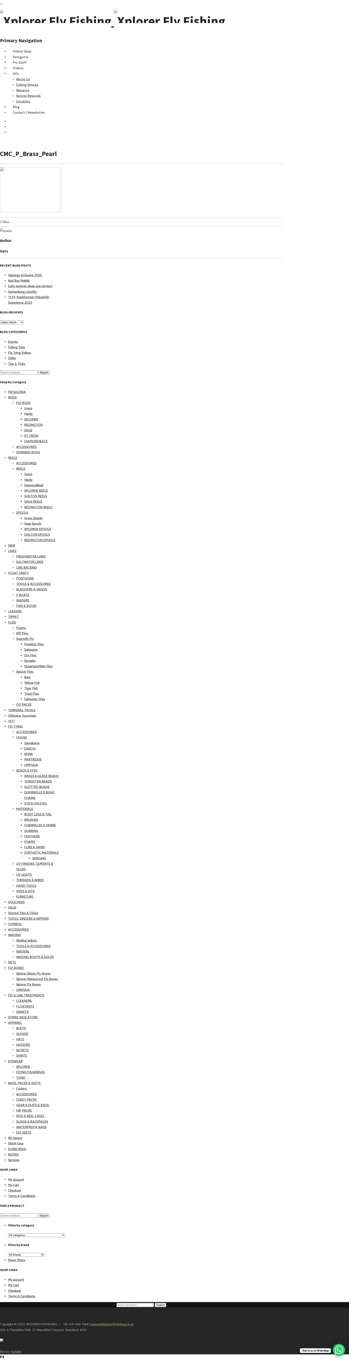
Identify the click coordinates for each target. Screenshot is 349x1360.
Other (12, 358)
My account (16, 1179)
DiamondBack (33, 485)
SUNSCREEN (17, 1149)
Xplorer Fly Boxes (28, 984)
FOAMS (29, 842)
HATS (20, 1039)
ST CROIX (31, 436)
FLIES (12, 622)
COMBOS (14, 924)
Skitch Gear (16, 1143)
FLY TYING (15, 726)
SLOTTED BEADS (36, 787)
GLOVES (22, 1034)
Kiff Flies (22, 633)
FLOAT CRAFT (18, 573)
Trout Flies (31, 694)
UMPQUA (31, 765)
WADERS (22, 600)
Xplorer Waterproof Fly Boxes (37, 979)
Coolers (21, 1088)
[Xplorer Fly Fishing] (112, 21)
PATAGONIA (17, 392)
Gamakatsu (32, 743)
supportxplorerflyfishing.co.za (111, 1324)
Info (16, 73)
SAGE (28, 430)
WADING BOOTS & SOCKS (35, 957)
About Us (23, 79)
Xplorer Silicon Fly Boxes (33, 973)
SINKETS (22, 1012)
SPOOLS (22, 513)
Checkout (14, 1190)
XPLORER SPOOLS (37, 529)
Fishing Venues (27, 85)
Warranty (23, 90)
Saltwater (31, 650)
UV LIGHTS (24, 875)
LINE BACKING (26, 567)
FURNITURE (24, 897)
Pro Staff (20, 62)
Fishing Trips (16, 347)
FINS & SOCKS (26, 606)
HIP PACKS (24, 1110)
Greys (28, 408)
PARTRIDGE (33, 759)
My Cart (13, 1185)
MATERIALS (24, 809)
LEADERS (15, 611)
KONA (28, 754)
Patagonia (20, 57)
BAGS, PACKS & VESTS (24, 1083)
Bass (27, 677)
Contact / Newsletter (29, 112)
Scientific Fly (25, 639)
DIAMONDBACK (35, 441)
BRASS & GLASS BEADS (41, 776)
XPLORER (31, 419)
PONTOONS (25, 578)
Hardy (28, 414)
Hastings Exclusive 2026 (25, 275)
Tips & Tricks (16, 364)
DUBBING (31, 831)
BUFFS (21, 1028)
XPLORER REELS (36, 491)
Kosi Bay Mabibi (18, 280)
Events (13, 342)
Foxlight (16, 1352)
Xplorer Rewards (28, 96)
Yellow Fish (32, 683)
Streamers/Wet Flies (38, 666)
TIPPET (13, 617)
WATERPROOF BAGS (31, 1127)
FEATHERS (32, 836)
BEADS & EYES (26, 770)
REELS (12, 458)
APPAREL (15, 1023)
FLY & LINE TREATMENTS (26, 995)
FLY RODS (23, 403)
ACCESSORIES (26, 447)
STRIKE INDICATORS (23, 1017)
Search (44, 372)
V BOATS (22, 595)
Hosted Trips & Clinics (23, 913)
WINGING (39, 858)
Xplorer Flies (25, 672)
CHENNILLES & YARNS (40, 825)
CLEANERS (24, 1001)
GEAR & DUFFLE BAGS (32, 1105)
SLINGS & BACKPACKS (32, 1122)
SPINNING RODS (28, 452)
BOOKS (13, 1154)
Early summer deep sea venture (30, 286)
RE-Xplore (15, 1138)
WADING (14, 935)
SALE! (12, 907)
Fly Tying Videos (19, 353)
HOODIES (23, 1045)
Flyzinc (21, 628)
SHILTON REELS (35, 496)
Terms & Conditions (21, 1196)
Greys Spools (33, 518)
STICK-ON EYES (35, 803)
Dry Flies (30, 655)
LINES (12, 551)
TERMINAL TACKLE (22, 710)
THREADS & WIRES (30, 880)
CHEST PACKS (26, 1100)
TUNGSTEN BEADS (38, 781)
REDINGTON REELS (38, 507)
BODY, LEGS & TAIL (38, 814)
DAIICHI (30, 748)
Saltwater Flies (34, 699)
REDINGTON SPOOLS (39, 540)
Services (14, 1160)
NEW (11, 545)
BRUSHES (31, 820)
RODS (12, 397)
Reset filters (16, 1260)
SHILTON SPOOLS (37, 535)
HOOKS (21, 737)
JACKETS (22, 1050)
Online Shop (22, 51)
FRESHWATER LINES (31, 556)
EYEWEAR (15, 1061)
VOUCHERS (16, 902)
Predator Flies (34, 644)
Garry (4, 251)
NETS (12, 962)
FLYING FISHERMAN (30, 1072)
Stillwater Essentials (22, 716)
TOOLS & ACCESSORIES (33, 584)
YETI (11, 721)
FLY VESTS (23, 1132)
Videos (18, 68)
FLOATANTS (25, 1006)
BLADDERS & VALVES (31, 589)
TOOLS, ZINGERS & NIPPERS (28, 919)
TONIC (21, 1078)
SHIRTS (21, 1056)
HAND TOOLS (26, 886)
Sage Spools (32, 523)
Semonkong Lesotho (22, 292)
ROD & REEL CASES (30, 1116)
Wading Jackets (26, 940)
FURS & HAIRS (34, 847)
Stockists (23, 101)
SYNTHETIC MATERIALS (41, 853)
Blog (16, 107)
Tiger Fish (31, 688)
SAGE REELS (33, 501)
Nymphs (30, 661)
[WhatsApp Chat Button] (339, 1350)
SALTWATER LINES (29, 562)
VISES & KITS (25, 891)
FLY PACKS (24, 704)
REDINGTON (33, 425)
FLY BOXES (16, 968)
